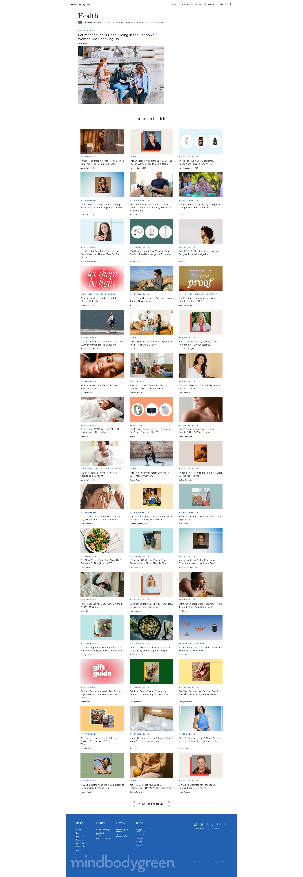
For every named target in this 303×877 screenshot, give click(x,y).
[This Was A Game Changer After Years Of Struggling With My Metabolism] (151, 496)
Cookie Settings (220, 865)
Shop (139, 823)
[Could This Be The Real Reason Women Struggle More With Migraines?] (201, 231)
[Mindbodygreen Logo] (81, 4)
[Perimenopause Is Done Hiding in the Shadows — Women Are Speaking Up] (121, 75)
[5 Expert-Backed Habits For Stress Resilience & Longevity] (102, 453)
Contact (139, 842)
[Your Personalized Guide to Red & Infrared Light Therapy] (102, 278)
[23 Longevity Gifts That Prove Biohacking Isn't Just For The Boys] (201, 627)
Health (78, 830)
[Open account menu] (230, 4)
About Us (139, 845)
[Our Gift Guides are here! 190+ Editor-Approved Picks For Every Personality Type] (102, 671)
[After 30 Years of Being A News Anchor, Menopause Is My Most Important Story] (201, 718)
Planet (78, 850)
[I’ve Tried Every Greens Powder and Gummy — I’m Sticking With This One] (151, 671)
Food (78, 833)
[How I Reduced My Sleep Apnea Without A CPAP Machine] (102, 584)
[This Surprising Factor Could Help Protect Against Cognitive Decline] (151, 322)
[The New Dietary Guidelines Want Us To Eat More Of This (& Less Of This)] (102, 540)
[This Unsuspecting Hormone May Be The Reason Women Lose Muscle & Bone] (151, 141)
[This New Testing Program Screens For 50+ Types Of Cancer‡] (151, 453)
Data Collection (201, 865)
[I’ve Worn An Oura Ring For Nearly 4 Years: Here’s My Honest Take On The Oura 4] (102, 231)
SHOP (211, 4)
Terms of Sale (189, 862)
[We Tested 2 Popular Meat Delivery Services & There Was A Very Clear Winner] (102, 718)
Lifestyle (79, 840)
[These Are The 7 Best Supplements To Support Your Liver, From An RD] (201, 141)
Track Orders (141, 835)
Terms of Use (198, 862)
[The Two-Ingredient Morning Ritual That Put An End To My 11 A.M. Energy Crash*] (102, 627)
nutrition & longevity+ (100, 834)
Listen (120, 823)
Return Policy (221, 862)
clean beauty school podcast (122, 836)
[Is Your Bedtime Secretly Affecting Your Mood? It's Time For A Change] (151, 718)
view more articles (151, 804)
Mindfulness (80, 843)
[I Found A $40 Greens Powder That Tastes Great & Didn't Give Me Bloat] (151, 540)
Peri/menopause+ (103, 838)
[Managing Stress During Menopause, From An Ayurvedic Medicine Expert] (201, 540)
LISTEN (198, 4)
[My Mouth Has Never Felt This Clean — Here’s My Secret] (102, 365)
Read (79, 823)
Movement (80, 836)
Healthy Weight (154, 22)
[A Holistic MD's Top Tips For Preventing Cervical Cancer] (201, 365)
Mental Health (115, 22)
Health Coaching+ (103, 830)
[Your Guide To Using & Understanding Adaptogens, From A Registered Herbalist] (102, 184)
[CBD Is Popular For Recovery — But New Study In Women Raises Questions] (102, 322)
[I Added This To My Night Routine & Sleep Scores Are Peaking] (201, 453)
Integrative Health (94, 22)
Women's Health (134, 22)
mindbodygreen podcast (122, 830)
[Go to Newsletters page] (221, 4)
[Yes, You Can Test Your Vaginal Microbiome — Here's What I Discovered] (151, 765)
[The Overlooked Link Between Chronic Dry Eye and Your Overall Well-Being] (102, 496)
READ (175, 4)
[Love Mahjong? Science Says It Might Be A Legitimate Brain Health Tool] (201, 184)
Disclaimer (205, 862)
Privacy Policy (213, 862)
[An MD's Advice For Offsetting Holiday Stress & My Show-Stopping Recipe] (151, 627)
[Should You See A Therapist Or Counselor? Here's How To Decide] (151, 365)
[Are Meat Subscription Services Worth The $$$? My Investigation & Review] (201, 671)
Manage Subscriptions (141, 830)
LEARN (186, 4)
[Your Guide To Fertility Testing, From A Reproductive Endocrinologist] (201, 322)
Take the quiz (141, 838)
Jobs (183, 862)
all (80, 22)
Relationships (81, 847)
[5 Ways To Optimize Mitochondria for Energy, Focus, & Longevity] (201, 765)
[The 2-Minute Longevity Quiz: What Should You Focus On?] (201, 278)
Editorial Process (210, 865)
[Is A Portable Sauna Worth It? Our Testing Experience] (201, 496)
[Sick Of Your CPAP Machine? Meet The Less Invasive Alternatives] (102, 409)
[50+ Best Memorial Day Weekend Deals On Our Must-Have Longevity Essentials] (151, 231)
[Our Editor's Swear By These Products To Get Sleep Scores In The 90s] (151, 409)
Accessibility (185, 865)
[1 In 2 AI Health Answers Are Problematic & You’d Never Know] (151, 278)
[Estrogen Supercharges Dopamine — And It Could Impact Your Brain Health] (201, 584)
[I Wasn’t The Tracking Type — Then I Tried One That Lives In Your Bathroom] (102, 141)
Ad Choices (192, 865)
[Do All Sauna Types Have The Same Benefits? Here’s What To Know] (201, 409)
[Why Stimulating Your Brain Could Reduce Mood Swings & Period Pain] (102, 765)
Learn (100, 823)
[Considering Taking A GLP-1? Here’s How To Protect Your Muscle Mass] (151, 584)
